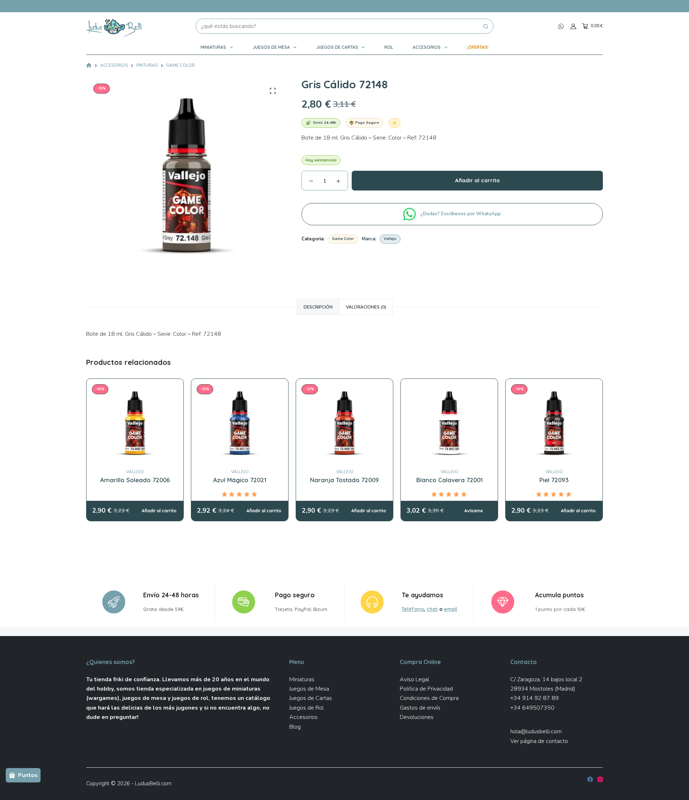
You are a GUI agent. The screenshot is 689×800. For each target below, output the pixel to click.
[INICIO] (89, 66)
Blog (295, 727)
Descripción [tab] (318, 307)
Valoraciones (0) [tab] (366, 307)
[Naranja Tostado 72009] (344, 424)
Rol (388, 47)
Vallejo (390, 238)
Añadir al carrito (477, 180)
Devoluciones (416, 717)
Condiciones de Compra (429, 698)
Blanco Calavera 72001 (449, 480)
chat (432, 609)
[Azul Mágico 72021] (240, 424)
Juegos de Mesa (271, 47)
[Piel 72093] (554, 424)
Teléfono (413, 609)
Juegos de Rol (306, 708)
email (450, 609)
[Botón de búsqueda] (486, 26)
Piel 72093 (554, 480)
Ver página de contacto (539, 741)
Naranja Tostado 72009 (344, 480)
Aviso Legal (414, 679)
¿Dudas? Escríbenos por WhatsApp (461, 214)
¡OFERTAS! (477, 47)
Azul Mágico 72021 (239, 480)
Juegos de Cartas (337, 47)
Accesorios (427, 47)
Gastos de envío (420, 708)
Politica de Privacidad (426, 689)
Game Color (343, 238)
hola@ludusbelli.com (536, 731)
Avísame (473, 510)
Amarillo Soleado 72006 (135, 480)
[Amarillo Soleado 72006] (135, 424)
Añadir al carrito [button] (159, 510)
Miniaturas (213, 47)
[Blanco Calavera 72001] (449, 424)
